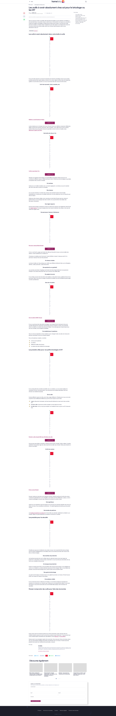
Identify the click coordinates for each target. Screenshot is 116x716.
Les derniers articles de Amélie (43, 651)
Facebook (42, 655)
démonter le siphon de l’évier (35, 130)
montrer (35, 30)
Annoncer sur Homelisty (48, 710)
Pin (52, 89)
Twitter (37, 655)
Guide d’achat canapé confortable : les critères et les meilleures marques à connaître (50, 674)
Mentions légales (63, 710)
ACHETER (49, 122)
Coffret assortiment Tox (34, 171)
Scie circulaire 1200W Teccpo (35, 317)
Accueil (31, 4)
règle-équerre (34, 208)
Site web (32, 696)
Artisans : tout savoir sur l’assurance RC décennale (64, 673)
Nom (32, 692)
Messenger (58, 655)
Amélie (33, 12)
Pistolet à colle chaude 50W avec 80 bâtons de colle (41, 437)
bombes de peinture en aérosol (38, 513)
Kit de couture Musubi (34, 489)
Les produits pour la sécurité (81, 20)
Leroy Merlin (62, 636)
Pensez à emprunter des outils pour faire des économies (80, 22)
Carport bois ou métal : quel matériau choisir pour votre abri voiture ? (79, 674)
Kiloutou (56, 636)
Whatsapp (51, 655)
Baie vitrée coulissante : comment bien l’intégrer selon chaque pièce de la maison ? (35, 674)
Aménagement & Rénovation (40, 4)
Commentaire (33, 686)
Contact (56, 710)
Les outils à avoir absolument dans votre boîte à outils (80, 15)
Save (47, 655)
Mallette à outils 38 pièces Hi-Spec (36, 119)
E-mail (59, 692)
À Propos (39, 710)
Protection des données (73, 710)
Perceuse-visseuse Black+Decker (36, 245)
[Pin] (49, 86)
